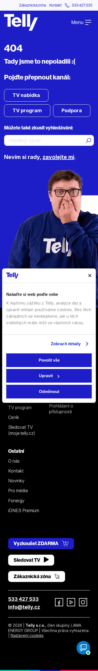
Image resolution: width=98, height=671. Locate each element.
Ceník (13, 417)
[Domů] (21, 22)
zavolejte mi (58, 157)
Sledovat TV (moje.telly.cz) (21, 430)
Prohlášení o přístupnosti (61, 408)
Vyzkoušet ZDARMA (36, 543)
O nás (14, 461)
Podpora (72, 110)
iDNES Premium (23, 510)
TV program (27, 110)
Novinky (16, 480)
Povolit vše (49, 360)
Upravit (46, 375)
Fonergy (16, 500)
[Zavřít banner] (90, 275)
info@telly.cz (24, 607)
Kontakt (55, 5)
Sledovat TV (27, 560)
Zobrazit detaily (66, 343)
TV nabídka (26, 95)
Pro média (18, 490)
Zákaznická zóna (32, 5)
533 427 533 (23, 599)
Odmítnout (49, 391)
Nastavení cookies (27, 635)
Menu (77, 22)
